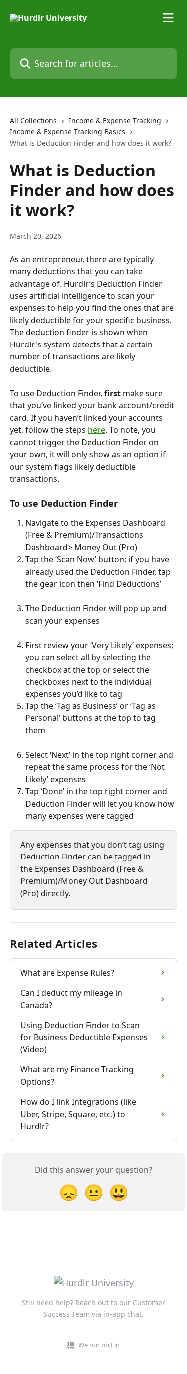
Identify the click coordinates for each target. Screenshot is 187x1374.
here (96, 429)
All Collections (33, 120)
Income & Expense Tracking (115, 120)
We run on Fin (99, 1344)
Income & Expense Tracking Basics (67, 131)
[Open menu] (168, 18)
